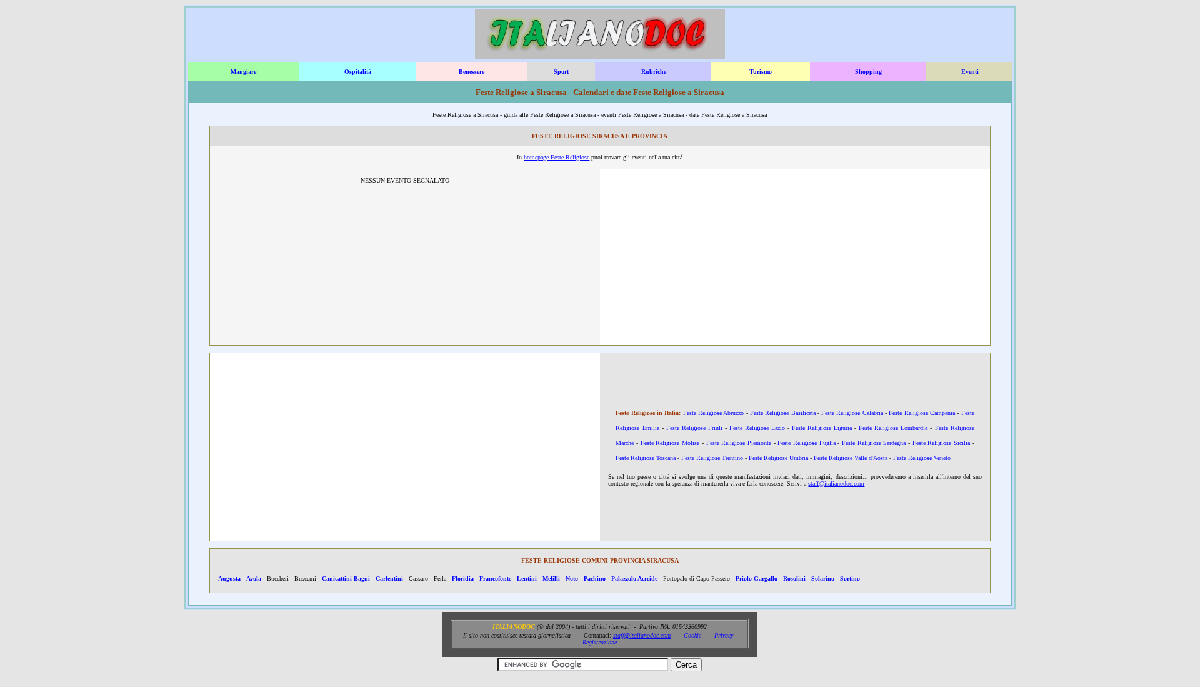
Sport (561, 71)
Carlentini (389, 578)
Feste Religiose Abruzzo (713, 412)
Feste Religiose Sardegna (874, 442)
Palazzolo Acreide (634, 578)
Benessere (471, 71)
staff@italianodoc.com (836, 483)
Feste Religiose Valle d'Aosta (851, 457)
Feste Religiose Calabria (852, 412)
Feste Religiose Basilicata (783, 412)
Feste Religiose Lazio (757, 427)
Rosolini (794, 578)
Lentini (527, 578)
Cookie (692, 635)
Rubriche (653, 71)
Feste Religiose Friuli (694, 427)
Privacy (723, 635)
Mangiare (243, 71)
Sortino (850, 578)
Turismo (760, 71)
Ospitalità (357, 71)
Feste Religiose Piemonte (738, 442)
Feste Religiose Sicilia (941, 442)
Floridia (463, 578)
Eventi (970, 71)
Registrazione (599, 642)
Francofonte (495, 578)
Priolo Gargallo (757, 578)
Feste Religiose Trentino (712, 457)
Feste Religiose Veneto (922, 457)
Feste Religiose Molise (670, 442)
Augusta (229, 578)
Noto (572, 578)
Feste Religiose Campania (922, 412)
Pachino (595, 578)
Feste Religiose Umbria (778, 457)
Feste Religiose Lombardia (893, 427)
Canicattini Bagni (346, 578)
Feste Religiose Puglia (806, 442)
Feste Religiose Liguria (822, 427)
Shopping (868, 71)
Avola (253, 578)
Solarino (822, 578)
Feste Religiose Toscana (646, 457)
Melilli (551, 578)
